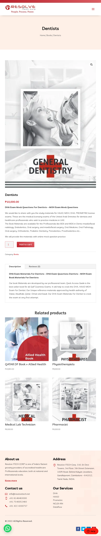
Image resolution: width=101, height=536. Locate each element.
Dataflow (57, 507)
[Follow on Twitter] (83, 529)
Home (42, 35)
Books (49, 35)
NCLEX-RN (58, 503)
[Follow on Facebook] (78, 529)
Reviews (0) (34, 266)
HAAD (56, 496)
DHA (55, 493)
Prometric (58, 500)
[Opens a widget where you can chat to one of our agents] (91, 531)
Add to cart (25, 244)
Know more (11, 480)
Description (15, 266)
